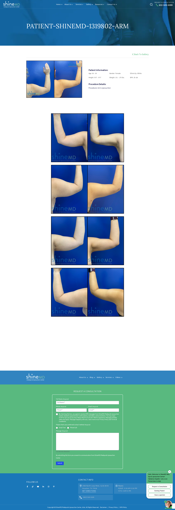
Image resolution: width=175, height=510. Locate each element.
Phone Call (73, 428)
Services (79, 4)
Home (58, 4)
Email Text (62, 428)
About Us (67, 4)
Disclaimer (103, 507)
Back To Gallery (141, 54)
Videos (117, 377)
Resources (99, 4)
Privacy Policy (113, 507)
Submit (60, 463)
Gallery (88, 4)
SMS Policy (123, 507)
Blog (91, 377)
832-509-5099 (166, 5)
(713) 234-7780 (91, 418)
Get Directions (89, 491)
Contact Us (111, 4)
